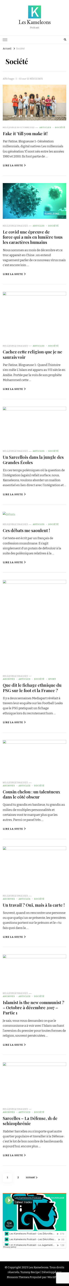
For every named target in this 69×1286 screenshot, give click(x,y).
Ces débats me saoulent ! (26, 530)
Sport (52, 679)
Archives (9, 679)
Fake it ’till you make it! (25, 133)
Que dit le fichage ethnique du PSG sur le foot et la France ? (32, 687)
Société (60, 127)
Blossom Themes (18, 1277)
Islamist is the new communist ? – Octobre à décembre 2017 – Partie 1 (33, 1007)
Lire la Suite (13, 165)
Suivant (30, 1177)
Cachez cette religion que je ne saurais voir (32, 354)
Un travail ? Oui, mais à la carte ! (34, 905)
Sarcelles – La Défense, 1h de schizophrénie (30, 1120)
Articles (45, 127)
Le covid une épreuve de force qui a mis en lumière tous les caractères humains (33, 237)
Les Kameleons (35, 22)
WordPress (54, 1277)
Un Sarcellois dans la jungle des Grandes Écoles (33, 459)
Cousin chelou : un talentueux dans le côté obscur (31, 794)
